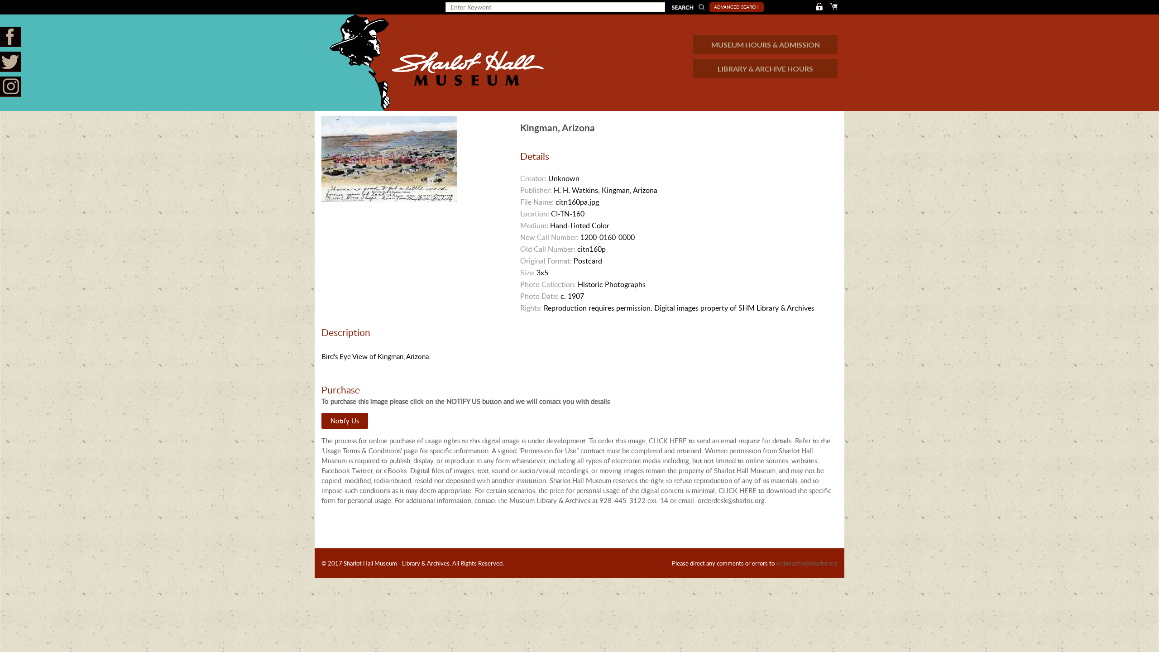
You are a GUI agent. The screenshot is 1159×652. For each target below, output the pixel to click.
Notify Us (344, 420)
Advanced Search (736, 7)
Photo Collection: (548, 284)
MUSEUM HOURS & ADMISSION (765, 44)
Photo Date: (539, 296)
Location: (534, 214)
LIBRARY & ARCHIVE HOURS (765, 68)
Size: (527, 273)
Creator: (533, 178)
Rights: (531, 308)
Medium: (534, 225)
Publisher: (536, 190)
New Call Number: (549, 237)
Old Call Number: (547, 249)
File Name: (537, 202)
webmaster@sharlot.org (807, 563)
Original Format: (546, 261)
